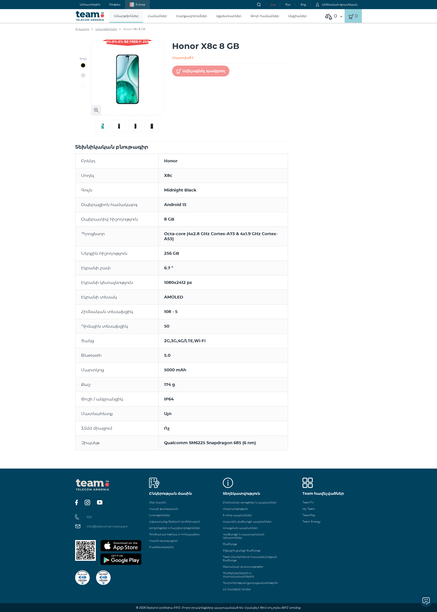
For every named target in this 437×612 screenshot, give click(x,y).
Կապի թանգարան (163, 508)
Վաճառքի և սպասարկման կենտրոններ (243, 536)
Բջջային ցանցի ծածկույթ (241, 550)
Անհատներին (90, 4)
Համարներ (157, 16)
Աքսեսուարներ (228, 16)
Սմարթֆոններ (126, 16)
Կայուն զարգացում (163, 540)
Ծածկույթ (230, 544)
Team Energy (311, 521)
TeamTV (308, 502)
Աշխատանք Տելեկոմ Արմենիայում (174, 521)
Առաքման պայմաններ (240, 528)
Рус (287, 4)
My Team (308, 508)
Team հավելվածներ (323, 493)
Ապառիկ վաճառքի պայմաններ (247, 521)
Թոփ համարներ (264, 16)
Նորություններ (159, 515)
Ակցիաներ (297, 16)
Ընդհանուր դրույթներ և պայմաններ (250, 502)
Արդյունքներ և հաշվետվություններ (174, 528)
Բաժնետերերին (161, 547)
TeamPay (308, 515)
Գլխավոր (82, 29)
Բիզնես (114, 4)
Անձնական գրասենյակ (339, 4)
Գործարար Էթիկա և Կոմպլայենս (174, 534)
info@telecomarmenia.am (107, 526)
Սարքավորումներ (191, 16)
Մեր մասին (157, 502)
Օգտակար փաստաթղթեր (243, 566)
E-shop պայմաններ (237, 515)
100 (89, 517)
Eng (303, 4)
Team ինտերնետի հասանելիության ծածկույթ (250, 558)
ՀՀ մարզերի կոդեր (237, 589)
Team (90, 16)
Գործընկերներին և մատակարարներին (238, 574)
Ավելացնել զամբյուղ (203, 71)
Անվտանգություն (235, 508)
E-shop (140, 4)
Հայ (272, 4)
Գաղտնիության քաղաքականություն (250, 582)
